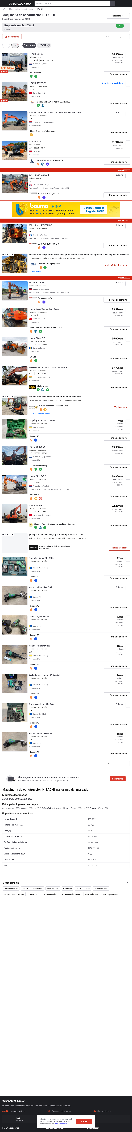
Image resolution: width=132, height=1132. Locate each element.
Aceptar (84, 1121)
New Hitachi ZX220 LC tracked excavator (48, 367)
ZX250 (24, 799)
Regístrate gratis (119, 548)
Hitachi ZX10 (33, 894)
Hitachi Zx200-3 (36, 505)
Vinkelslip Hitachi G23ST (40, 646)
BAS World (34, 495)
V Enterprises (42, 386)
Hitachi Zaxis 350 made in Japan (44, 309)
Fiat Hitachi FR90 (91, 894)
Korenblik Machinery (38, 466)
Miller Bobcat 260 (11, 889)
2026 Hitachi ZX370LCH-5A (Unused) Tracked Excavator (55, 112)
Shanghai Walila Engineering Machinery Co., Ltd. (54, 524)
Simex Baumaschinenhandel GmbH (54, 406)
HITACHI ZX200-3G (37, 83)
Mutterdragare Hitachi (39, 616)
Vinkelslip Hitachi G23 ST (40, 733)
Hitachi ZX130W (36, 282)
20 (120, 36)
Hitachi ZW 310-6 (37, 338)
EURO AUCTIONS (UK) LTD (48, 194)
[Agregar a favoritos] (128, 55)
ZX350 (5, 799)
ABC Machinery (36, 73)
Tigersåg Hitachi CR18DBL (41, 558)
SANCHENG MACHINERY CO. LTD (50, 160)
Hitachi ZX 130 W (37, 447)
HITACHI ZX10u (36, 54)
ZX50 (30, 799)
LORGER (33, 357)
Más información (61, 1123)
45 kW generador (83, 889)
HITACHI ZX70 (35, 142)
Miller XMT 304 (52, 889)
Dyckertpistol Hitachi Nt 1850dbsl (44, 675)
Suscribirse (117, 779)
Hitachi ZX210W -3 (37, 476)
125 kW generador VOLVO (32, 889)
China (4, 808)
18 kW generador (49, 894)
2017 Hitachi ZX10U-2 (39, 175)
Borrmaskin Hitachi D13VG (41, 704)
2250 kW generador (110, 895)
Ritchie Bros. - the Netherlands (42, 131)
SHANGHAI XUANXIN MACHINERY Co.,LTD (47, 328)
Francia (93, 808)
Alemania (24, 808)
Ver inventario (120, 407)
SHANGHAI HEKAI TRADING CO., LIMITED (53, 102)
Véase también (11, 882)
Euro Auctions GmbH (46, 298)
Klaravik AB (34, 436)
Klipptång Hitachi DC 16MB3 (42, 420)
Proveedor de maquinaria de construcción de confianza (55, 396)
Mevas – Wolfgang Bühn (49, 264)
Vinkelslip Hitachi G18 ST (40, 587)
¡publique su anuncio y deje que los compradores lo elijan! (56, 534)
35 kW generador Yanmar (14, 894)
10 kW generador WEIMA (70, 894)
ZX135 (17, 799)
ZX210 (11, 799)
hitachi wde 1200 (101, 889)
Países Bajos (47, 808)
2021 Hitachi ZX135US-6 (40, 225)
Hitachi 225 (67, 889)
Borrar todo (29, 45)
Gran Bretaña (71, 808)
